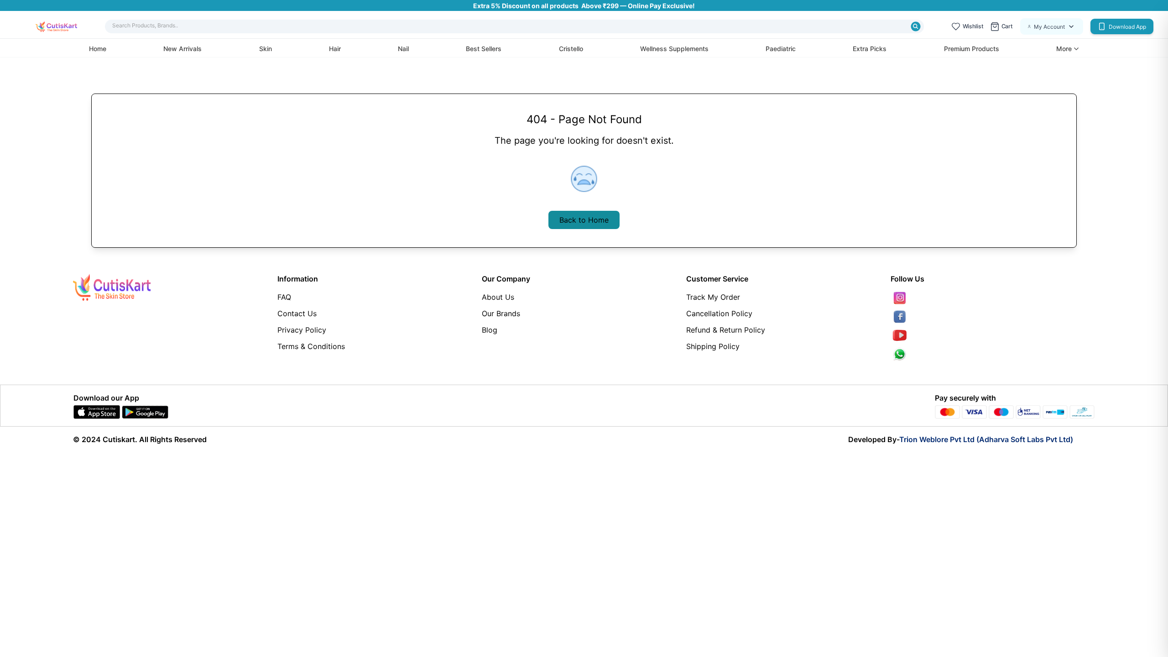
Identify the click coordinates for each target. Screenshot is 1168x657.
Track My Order (713, 297)
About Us (498, 297)
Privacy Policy (301, 329)
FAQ (284, 297)
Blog (489, 329)
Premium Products (971, 48)
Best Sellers (483, 48)
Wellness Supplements (674, 48)
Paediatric (781, 48)
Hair (335, 48)
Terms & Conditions (311, 346)
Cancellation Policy (719, 313)
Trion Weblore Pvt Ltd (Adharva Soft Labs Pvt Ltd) (986, 439)
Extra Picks (869, 48)
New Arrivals (182, 48)
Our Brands (501, 313)
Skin (265, 48)
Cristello (571, 48)
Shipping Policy (713, 346)
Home (97, 48)
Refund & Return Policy (725, 329)
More (1064, 49)
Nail (403, 48)
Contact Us (297, 313)
